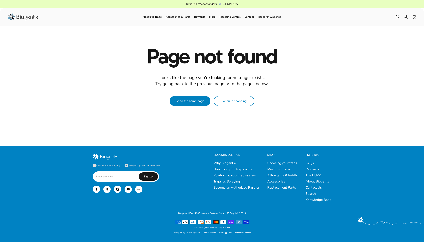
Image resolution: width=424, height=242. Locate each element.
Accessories (276, 181)
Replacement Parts (281, 187)
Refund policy (193, 232)
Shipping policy (225, 232)
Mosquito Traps (278, 169)
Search (311, 194)
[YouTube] (128, 189)
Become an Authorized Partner (236, 187)
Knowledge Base (318, 200)
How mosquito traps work (232, 169)
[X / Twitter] (107, 189)
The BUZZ (313, 175)
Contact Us (314, 187)
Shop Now (230, 4)
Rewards (312, 169)
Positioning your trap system (234, 175)
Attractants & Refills (282, 175)
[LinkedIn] (138, 189)
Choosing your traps (282, 163)
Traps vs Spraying (226, 181)
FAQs (310, 163)
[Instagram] (117, 189)
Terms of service (209, 232)
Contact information (242, 232)
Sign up (148, 176)
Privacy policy (179, 232)
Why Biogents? (224, 163)
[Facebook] (96, 189)
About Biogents (317, 181)
